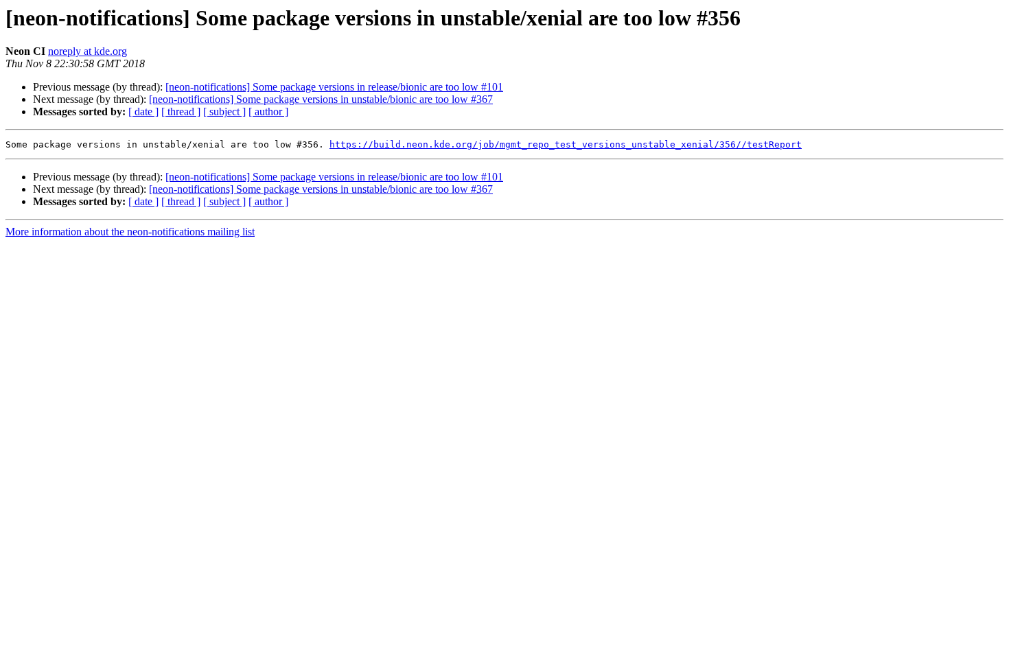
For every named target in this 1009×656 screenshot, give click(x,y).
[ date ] (143, 111)
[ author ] (268, 111)
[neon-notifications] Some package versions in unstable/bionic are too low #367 (321, 99)
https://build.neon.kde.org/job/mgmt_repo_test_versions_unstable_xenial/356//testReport (565, 144)
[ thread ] (180, 111)
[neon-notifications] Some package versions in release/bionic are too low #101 (334, 87)
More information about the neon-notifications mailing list (130, 231)
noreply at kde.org (87, 51)
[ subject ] (224, 111)
